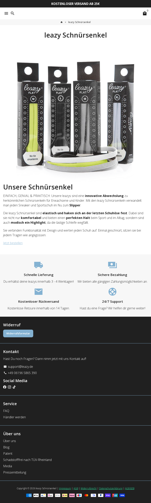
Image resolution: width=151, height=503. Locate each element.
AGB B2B (129, 488)
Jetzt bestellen (13, 243)
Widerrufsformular (18, 333)
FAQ (6, 411)
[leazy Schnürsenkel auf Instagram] (9, 387)
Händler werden (14, 417)
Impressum (65, 488)
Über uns (9, 441)
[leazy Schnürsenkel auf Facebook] (4, 387)
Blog (6, 447)
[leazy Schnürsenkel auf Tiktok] (14, 387)
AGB (76, 488)
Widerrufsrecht (89, 488)
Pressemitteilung (14, 472)
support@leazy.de (18, 366)
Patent (7, 453)
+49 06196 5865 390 (20, 373)
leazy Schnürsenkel (79, 22)
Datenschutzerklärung (110, 488)
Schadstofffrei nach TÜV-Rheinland (27, 460)
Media (7, 466)
